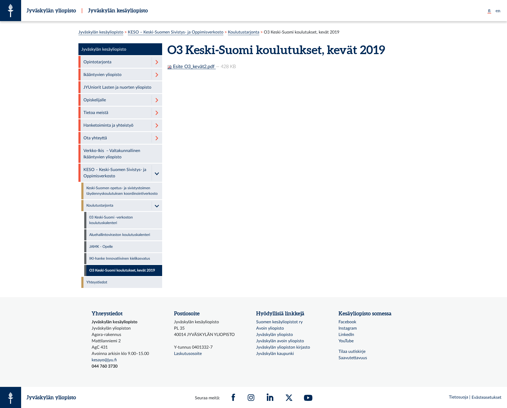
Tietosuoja (458, 397)
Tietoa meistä (95, 113)
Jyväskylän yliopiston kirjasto (283, 347)
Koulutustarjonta (243, 32)
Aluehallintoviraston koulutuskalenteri (119, 235)
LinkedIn (346, 335)
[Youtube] (308, 397)
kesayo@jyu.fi (104, 360)
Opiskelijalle (94, 100)
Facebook (347, 322)
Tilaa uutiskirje (352, 351)
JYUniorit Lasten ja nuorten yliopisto (117, 87)
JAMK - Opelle (101, 247)
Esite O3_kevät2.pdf (194, 66)
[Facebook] (233, 397)
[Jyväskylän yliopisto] (10, 10)
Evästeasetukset (486, 397)
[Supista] (157, 173)
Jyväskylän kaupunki (275, 354)
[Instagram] (251, 397)
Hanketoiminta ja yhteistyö (108, 125)
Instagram (348, 328)
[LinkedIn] (270, 397)
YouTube (346, 341)
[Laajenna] (157, 62)
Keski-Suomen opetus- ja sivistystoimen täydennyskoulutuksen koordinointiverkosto (122, 191)
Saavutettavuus (353, 358)
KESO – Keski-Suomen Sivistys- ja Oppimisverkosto (175, 32)
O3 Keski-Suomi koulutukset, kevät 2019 (122, 270)
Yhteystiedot (96, 282)
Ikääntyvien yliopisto (102, 75)
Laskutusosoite (188, 354)
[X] (289, 397)
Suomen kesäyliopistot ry (279, 322)
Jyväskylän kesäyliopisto (118, 10)
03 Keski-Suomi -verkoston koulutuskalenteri (111, 220)
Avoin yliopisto (270, 328)
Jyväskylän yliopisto (51, 10)
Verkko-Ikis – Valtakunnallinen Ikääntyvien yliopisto (111, 154)
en (498, 10)
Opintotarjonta (97, 62)
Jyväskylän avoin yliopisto (280, 341)
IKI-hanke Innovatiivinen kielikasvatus (119, 258)
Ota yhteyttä (95, 138)
